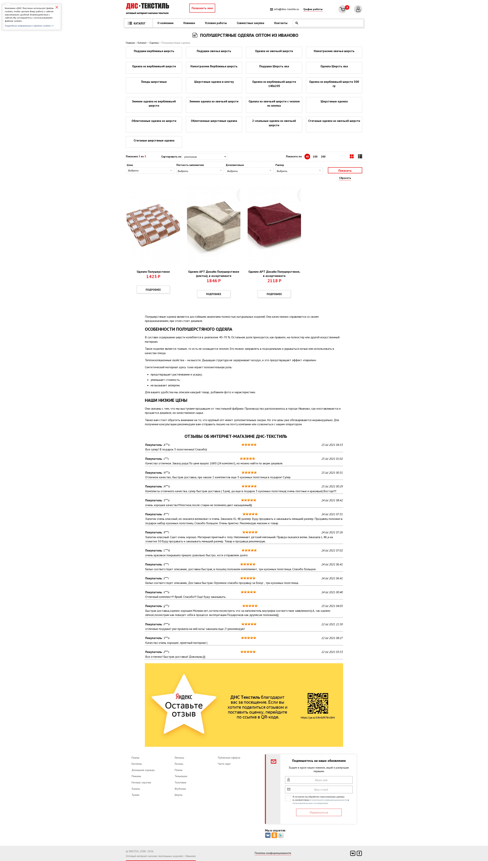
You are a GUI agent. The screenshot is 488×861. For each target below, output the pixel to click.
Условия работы (216, 23)
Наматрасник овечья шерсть (334, 51)
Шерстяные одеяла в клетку (214, 82)
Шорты (178, 795)
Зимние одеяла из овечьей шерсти (213, 101)
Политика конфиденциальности (273, 853)
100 (315, 156)
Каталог (142, 42)
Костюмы (137, 763)
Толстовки (180, 782)
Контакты (280, 23)
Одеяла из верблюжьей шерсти (154, 66)
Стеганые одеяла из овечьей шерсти (334, 121)
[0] (342, 9)
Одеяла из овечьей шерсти (274, 51)
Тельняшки (181, 776)
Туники (135, 795)
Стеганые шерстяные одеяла (154, 140)
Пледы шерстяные (154, 82)
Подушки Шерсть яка (274, 66)
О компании (165, 23)
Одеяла (154, 42)
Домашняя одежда (143, 770)
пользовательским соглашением (310, 803)
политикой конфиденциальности (329, 799)
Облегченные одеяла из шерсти (154, 121)
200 (323, 156)
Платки (178, 770)
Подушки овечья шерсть (214, 51)
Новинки (189, 23)
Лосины (179, 763)
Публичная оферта (229, 757)
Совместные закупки (250, 23)
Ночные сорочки (141, 782)
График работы (313, 9)
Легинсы (179, 757)
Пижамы (136, 776)
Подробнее (153, 289)
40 (307, 156)
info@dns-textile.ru (286, 9)
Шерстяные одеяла (334, 101)
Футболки (180, 788)
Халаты (136, 788)
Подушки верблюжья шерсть (154, 51)
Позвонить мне (202, 8)
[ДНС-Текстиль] (149, 9)
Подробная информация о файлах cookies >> (29, 25)
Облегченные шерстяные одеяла (214, 121)
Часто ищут (224, 763)
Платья (135, 757)
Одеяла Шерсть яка (334, 66)
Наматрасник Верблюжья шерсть (214, 66)
